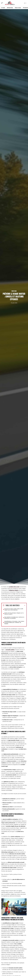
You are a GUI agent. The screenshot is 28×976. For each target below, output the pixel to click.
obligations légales (13, 590)
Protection (14, 291)
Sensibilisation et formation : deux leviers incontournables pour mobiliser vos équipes (14, 622)
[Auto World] (10, 3)
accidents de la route (14, 586)
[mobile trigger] (2, 3)
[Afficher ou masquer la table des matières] (22, 605)
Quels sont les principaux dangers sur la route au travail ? (13, 613)
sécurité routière (10, 649)
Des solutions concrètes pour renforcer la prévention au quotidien (14, 618)
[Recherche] (22, 3)
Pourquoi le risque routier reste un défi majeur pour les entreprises (13, 609)
